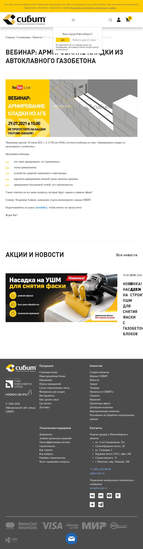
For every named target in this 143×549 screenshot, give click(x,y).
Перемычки (45, 380)
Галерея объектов (99, 372)
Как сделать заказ (49, 399)
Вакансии (95, 399)
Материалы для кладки (52, 391)
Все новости (126, 255)
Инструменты (47, 395)
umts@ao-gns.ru (98, 488)
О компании (23, 37)
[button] (138, 4)
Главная (10, 37)
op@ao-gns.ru (97, 473)
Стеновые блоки (48, 372)
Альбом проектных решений (55, 438)
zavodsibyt (41, 207)
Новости (37, 37)
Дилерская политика (101, 407)
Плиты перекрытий (50, 384)
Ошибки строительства (52, 457)
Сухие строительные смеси (54, 387)
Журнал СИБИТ (99, 376)
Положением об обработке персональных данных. (93, 7)
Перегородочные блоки (52, 376)
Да (63, 39)
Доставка (44, 407)
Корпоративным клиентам (104, 411)
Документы (45, 434)
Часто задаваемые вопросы (54, 461)
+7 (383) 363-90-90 (100, 469)
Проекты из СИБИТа (101, 391)
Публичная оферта (100, 403)
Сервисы (94, 395)
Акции (93, 384)
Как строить (46, 450)
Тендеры (94, 387)
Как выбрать (46, 454)
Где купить (45, 403)
